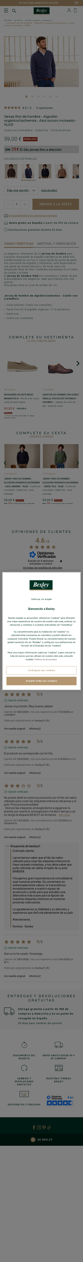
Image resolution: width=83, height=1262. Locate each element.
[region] (41, 631)
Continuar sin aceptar (41, 599)
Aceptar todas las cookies (41, 680)
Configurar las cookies (41, 670)
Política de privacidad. (45, 659)
